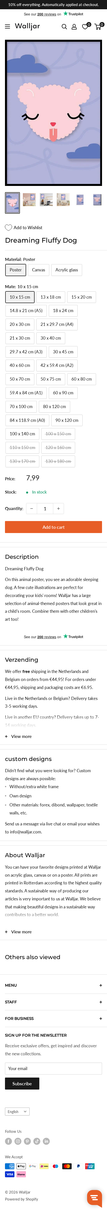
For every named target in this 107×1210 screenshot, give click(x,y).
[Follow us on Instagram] (17, 1141)
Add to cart (54, 527)
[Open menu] (7, 26)
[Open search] (64, 26)
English (13, 1112)
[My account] (74, 26)
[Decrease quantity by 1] (31, 508)
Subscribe (22, 1083)
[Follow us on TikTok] (36, 1141)
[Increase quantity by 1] (58, 508)
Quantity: (14, 508)
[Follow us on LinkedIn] (46, 1141)
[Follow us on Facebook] (8, 1141)
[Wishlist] (85, 26)
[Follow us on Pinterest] (27, 1141)
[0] (98, 27)
